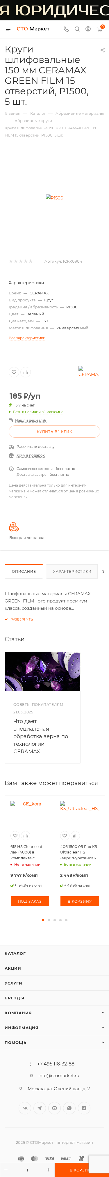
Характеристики (72, 571)
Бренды (14, 998)
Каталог (15, 953)
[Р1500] (54, 197)
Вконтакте (25, 1108)
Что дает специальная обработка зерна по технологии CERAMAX (40, 736)
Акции (13, 968)
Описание (24, 571)
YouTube (54, 1108)
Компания (18, 1012)
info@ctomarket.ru (58, 1075)
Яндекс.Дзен (84, 1108)
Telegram (39, 1108)
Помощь (15, 1042)
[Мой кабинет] (88, 29)
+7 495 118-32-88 (55, 1064)
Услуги (13, 983)
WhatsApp (69, 1108)
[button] (43, 920)
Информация (22, 1027)
